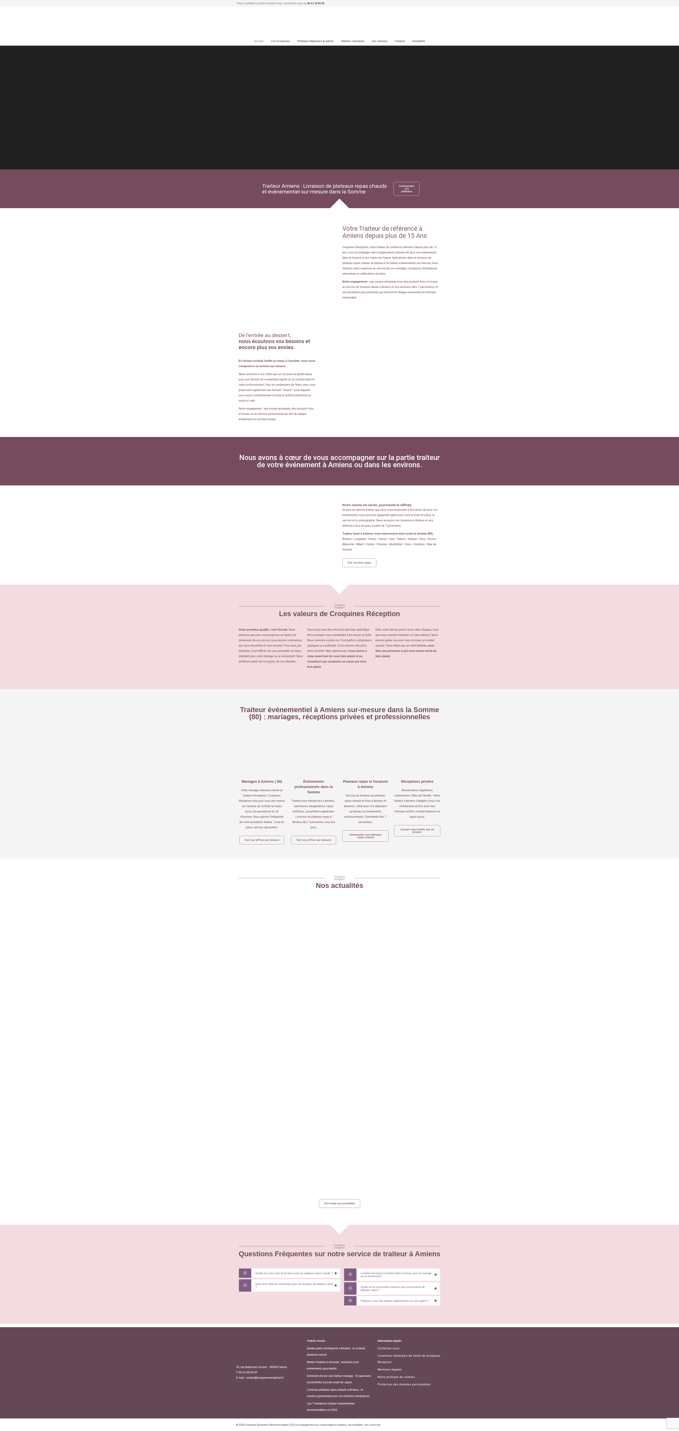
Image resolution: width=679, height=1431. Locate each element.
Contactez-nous (389, 1348)
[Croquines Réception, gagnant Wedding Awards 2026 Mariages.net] (431, 22)
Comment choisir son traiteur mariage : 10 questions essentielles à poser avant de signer (294, 1176)
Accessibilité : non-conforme (365, 1424)
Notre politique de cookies (396, 1377)
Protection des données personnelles (404, 1384)
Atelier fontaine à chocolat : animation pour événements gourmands (376, 1027)
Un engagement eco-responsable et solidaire (322, 1424)
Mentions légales (390, 1369)
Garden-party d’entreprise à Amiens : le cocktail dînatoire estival (280, 899)
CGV (292, 1424)
